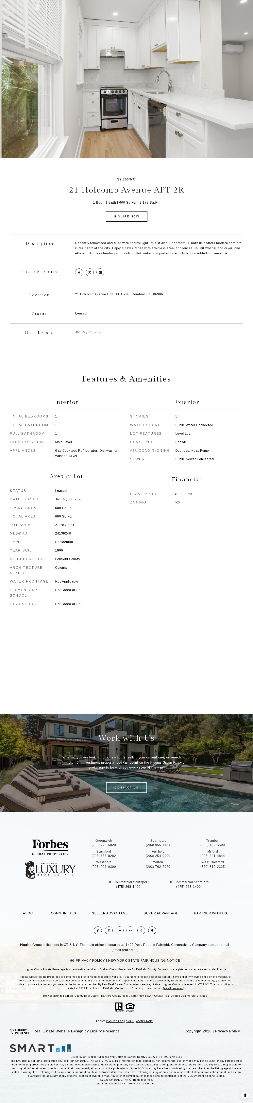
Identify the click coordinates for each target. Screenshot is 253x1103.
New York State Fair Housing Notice (144, 960)
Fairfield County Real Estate (81, 995)
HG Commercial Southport (128, 882)
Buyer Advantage (161, 913)
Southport (158, 840)
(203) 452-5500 (212, 845)
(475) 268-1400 (128, 886)
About (29, 913)
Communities (63, 913)
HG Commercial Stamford (189, 882)
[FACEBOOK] (98, 930)
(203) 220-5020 (104, 845)
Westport (103, 862)
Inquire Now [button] (126, 216)
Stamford (103, 851)
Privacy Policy (227, 1031)
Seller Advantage (110, 913)
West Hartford (212, 862)
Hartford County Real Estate (119, 995)
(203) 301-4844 (212, 855)
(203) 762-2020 (158, 866)
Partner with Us (210, 913)
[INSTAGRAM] (109, 930)
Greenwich (103, 840)
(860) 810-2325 (212, 866)
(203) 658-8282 (104, 855)
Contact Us (126, 787)
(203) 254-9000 (158, 855)
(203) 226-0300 (104, 866)
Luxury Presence (105, 1031)
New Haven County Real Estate (158, 995)
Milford (212, 851)
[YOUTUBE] (130, 930)
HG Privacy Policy (87, 960)
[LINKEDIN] (120, 930)
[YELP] (141, 930)
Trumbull (212, 840)
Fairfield (158, 851)
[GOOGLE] (152, 930)
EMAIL (130, 1021)
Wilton (158, 862)
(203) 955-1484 (158, 845)
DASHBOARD (115, 1021)
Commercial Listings (194, 995)
